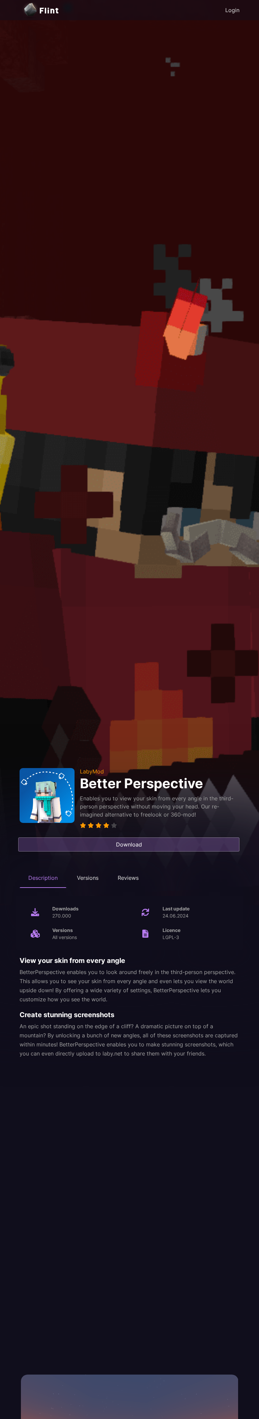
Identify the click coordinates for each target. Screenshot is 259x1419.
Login (232, 10)
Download (129, 844)
